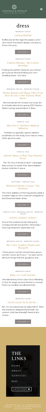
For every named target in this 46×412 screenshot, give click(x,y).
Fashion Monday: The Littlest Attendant (23, 64)
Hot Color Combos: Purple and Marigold (23, 246)
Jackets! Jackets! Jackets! (23, 217)
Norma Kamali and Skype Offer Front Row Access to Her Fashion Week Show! (23, 95)
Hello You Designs (23, 408)
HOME (16, 366)
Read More (24, 52)
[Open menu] (41, 9)
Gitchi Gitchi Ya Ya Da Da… (23, 302)
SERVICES (19, 376)
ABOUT (17, 371)
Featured (15, 182)
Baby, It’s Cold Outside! (23, 275)
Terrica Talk (23, 122)
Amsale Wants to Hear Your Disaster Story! (23, 157)
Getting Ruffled (23, 35)
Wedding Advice (14, 89)
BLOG (14, 381)
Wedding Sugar (23, 31)
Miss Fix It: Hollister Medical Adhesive (23, 127)
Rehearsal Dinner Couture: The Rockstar (22, 187)
